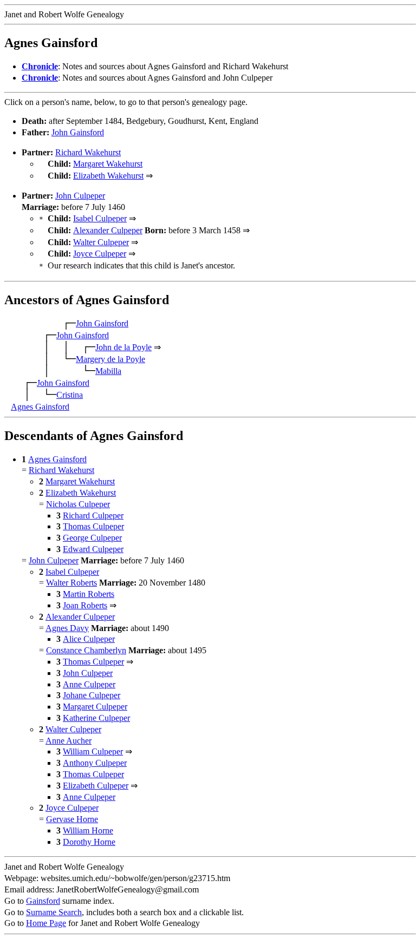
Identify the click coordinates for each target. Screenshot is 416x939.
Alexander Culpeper (107, 230)
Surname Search (54, 912)
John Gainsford (77, 132)
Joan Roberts (85, 605)
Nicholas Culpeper (78, 504)
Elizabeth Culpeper (95, 785)
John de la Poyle (123, 347)
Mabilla (108, 371)
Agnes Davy (67, 628)
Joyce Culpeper (99, 253)
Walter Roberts (71, 582)
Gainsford (43, 900)
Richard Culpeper (93, 515)
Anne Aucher (69, 740)
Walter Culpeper (101, 242)
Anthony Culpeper (95, 762)
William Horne (88, 830)
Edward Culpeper (93, 549)
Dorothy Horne (89, 841)
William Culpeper (93, 751)
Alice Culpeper (89, 638)
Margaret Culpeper (95, 706)
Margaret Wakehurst (107, 163)
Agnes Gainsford (40, 406)
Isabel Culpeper (100, 218)
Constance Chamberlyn (86, 650)
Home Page (46, 923)
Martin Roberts (88, 594)
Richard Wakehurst (88, 152)
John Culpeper (80, 195)
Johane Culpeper (91, 695)
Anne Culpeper (89, 684)
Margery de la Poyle (110, 359)
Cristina (69, 394)
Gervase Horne (72, 819)
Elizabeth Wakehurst (108, 175)
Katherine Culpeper (96, 718)
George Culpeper (92, 537)
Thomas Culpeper (93, 526)
